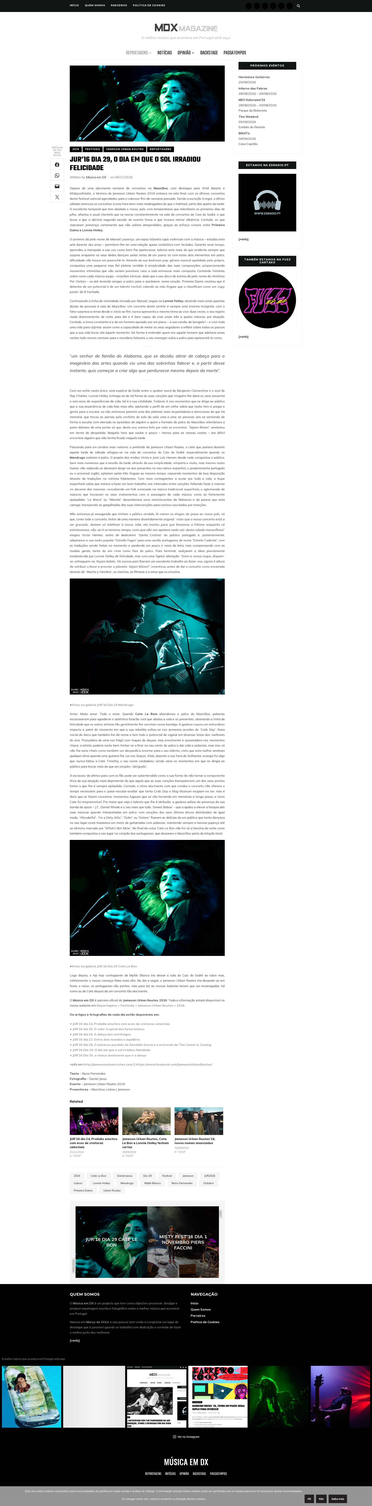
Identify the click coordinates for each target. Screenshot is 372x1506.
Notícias (165, 53)
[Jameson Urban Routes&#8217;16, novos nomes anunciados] (199, 1121)
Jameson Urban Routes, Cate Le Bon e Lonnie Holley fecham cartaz (145, 1143)
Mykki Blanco (153, 1183)
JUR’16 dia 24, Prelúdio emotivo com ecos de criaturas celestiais (121, 1024)
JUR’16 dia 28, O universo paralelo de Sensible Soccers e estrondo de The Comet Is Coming (141, 1045)
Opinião (184, 53)
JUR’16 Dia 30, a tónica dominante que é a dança (109, 1055)
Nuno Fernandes (182, 1183)
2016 (75, 149)
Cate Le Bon (98, 1175)
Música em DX (96, 177)
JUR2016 (209, 1175)
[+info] (75, 1340)
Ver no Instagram (188, 1436)
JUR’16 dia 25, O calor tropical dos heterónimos (108, 1029)
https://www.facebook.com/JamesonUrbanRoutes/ (174, 1064)
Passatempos (235, 53)
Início (74, 5)
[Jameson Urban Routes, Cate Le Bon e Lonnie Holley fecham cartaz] (146, 1121)
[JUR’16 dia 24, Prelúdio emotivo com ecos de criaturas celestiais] (94, 1121)
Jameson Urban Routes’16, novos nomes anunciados (195, 1141)
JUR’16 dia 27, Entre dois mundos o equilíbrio (106, 1039)
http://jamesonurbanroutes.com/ (108, 1064)
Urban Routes (112, 1190)
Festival (167, 1175)
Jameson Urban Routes (125, 149)
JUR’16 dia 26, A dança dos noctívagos (101, 1034)
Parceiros (119, 5)
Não (321, 1498)
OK (309, 1498)
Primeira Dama (83, 1190)
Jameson (188, 1175)
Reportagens (137, 53)
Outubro (208, 1183)
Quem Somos (95, 5)
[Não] (367, 1496)
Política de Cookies (149, 5)
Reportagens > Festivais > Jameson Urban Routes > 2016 (140, 1005)
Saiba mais (338, 1498)
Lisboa (78, 1183)
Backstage (209, 53)
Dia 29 (147, 1175)
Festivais (92, 149)
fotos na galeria (84, 705)
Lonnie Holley (101, 1183)
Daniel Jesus (125, 1175)
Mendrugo (127, 1183)
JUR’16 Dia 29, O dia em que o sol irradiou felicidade (111, 1050)
